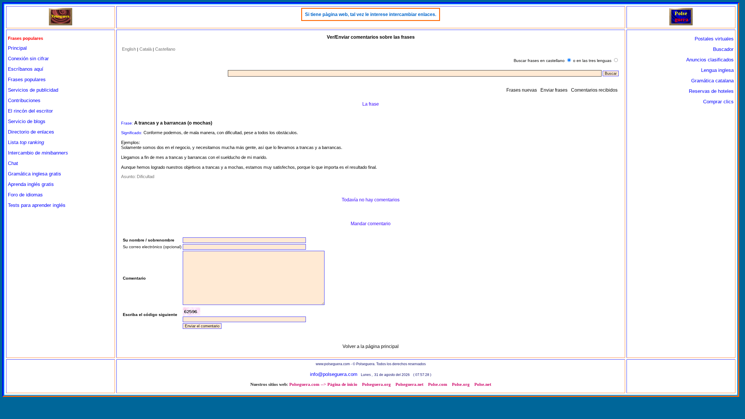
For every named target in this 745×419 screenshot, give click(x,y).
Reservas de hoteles (711, 91)
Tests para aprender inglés (36, 205)
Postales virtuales (714, 39)
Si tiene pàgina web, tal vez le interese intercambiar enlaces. (370, 14)
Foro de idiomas (25, 195)
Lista (26, 142)
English (129, 49)
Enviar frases (553, 90)
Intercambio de (38, 153)
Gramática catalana (712, 81)
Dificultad (145, 176)
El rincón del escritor (30, 111)
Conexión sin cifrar (28, 58)
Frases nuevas (521, 90)
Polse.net (482, 384)
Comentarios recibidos (594, 90)
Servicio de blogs (26, 121)
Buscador (723, 49)
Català (145, 49)
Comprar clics (718, 101)
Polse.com (437, 384)
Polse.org (461, 384)
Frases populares (27, 79)
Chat (13, 163)
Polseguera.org (376, 384)
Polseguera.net (409, 384)
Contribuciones (24, 100)
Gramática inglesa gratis (34, 174)
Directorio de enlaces (31, 132)
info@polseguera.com (333, 374)
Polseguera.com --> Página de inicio (323, 384)
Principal (17, 48)
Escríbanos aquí (25, 69)
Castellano (165, 49)
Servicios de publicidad (33, 90)
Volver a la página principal (371, 346)
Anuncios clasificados (710, 60)
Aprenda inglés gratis (31, 184)
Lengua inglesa (717, 70)
